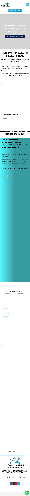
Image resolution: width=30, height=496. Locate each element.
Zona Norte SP (6, 311)
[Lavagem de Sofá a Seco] (15, 97)
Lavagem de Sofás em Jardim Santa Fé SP (10, 298)
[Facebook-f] (11, 483)
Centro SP (5, 308)
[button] (27, 4)
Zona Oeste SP (6, 316)
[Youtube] (16, 483)
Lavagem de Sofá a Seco (10, 115)
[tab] (15, 308)
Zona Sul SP (5, 319)
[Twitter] (19, 483)
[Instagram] (13, 483)
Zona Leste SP (6, 313)
